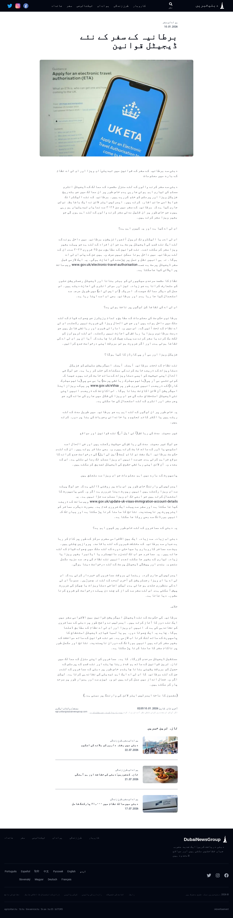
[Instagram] (218, 875)
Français (66, 879)
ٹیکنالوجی (84, 5)
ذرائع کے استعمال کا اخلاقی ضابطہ (42, 894)
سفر (69, 5)
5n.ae (43, 909)
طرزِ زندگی (121, 5)
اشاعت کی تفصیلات (115, 894)
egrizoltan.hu (10, 909)
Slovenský (24, 879)
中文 (46, 871)
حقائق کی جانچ (11, 894)
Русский (58, 871)
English (71, 871)
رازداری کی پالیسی (92, 894)
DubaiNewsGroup (202, 839)
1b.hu (21, 909)
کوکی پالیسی (70, 894)
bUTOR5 (59, 909)
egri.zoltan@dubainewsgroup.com (71, 711)
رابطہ (131, 894)
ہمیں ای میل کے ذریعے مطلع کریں (106, 712)
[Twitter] (209, 875)
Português (11, 871)
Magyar (39, 879)
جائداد (56, 5)
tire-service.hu (32, 909)
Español (25, 871)
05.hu (50, 909)
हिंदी (36, 871)
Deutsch (52, 879)
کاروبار (139, 5)
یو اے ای (103, 5)
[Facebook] (226, 875)
